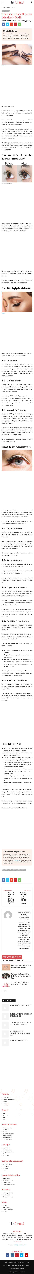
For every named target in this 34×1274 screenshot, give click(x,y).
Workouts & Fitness (8, 1137)
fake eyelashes (21, 870)
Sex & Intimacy (7, 1182)
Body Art (5, 1105)
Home (3, 7)
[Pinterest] (17, 1255)
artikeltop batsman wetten (19, 1040)
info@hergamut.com (20, 1245)
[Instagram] (12, 1255)
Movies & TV (6, 1168)
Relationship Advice (8, 1180)
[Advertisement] (17, 86)
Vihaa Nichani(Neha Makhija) (11, 20)
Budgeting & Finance (8, 1152)
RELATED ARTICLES (12, 957)
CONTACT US (17, 860)
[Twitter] (21, 1255)
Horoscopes (6, 1207)
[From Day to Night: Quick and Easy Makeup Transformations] (6, 967)
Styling (4, 1103)
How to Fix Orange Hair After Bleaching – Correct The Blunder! (23, 898)
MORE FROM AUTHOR (13, 960)
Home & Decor (6, 1148)
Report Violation (26, 1265)
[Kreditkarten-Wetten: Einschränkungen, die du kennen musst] (5, 1034)
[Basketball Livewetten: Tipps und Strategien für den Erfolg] (5, 1025)
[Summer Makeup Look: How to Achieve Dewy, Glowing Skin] (6, 984)
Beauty (8, 7)
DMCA (27, 1262)
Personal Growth (7, 1156)
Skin (4, 1119)
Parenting (5, 1205)
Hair (4, 1113)
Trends (5, 1101)
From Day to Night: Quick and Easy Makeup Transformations (21, 966)
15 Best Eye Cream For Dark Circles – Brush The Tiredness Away (10, 898)
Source (3, 65)
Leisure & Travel (7, 1150)
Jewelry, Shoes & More (9, 1099)
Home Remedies (7, 1135)
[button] (31, 2)
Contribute (22, 1262)
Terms (19, 1265)
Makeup (13, 7)
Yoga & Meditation (7, 1139)
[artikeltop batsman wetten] (5, 1042)
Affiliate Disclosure (14, 1268)
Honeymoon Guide (8, 1197)
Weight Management (8, 1133)
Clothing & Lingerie (8, 1097)
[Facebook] (7, 1255)
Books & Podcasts (7, 1164)
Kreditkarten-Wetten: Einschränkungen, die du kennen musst (20, 1033)
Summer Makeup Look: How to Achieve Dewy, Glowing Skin (19, 983)
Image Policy (14, 1265)
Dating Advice (6, 1178)
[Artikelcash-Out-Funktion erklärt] (5, 1007)
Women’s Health (7, 1128)
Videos (5, 1211)
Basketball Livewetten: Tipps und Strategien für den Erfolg (20, 1024)
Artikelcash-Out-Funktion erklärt (21, 1005)
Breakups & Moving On (9, 1184)
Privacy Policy (6, 1265)
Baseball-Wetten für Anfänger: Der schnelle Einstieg (21, 1015)
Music (4, 1170)
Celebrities (6, 1166)
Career (5, 1154)
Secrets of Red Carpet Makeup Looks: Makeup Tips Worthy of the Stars (21, 976)
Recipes (5, 1132)
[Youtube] (26, 1255)
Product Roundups (8, 1209)
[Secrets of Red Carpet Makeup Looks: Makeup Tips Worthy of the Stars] (6, 976)
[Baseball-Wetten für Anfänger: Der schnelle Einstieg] (5, 1016)
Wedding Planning (7, 1193)
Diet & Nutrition (7, 1130)
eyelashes (15, 870)
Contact (22, 1268)
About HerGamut (9, 1262)
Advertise (16, 1262)
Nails (4, 1117)
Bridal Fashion (6, 1195)
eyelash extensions (6, 870)
